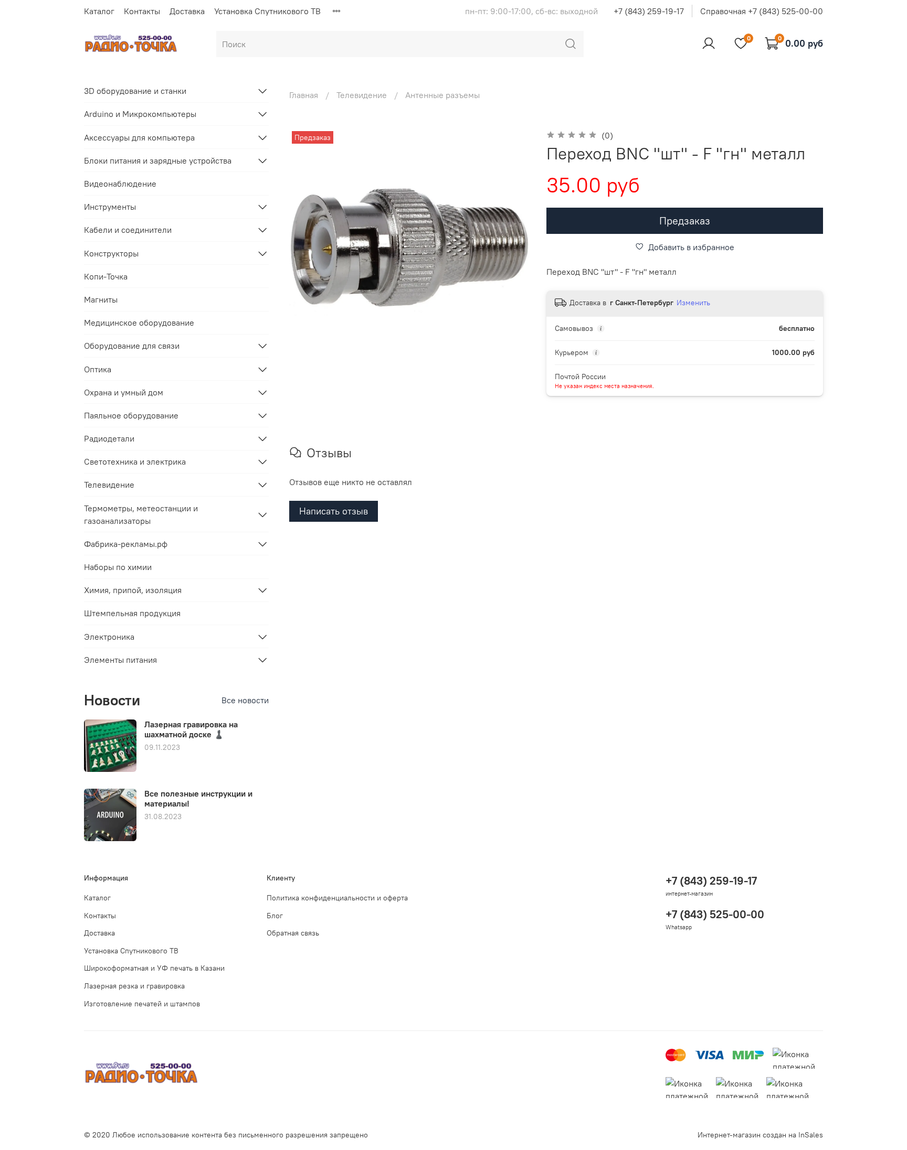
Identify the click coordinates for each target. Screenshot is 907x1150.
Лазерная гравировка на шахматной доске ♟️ (191, 729)
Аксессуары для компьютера (139, 137)
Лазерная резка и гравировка (134, 986)
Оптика (97, 369)
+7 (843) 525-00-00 (715, 914)
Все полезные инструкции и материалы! (198, 798)
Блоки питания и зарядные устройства (157, 160)
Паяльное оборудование (131, 415)
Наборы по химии (118, 567)
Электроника (109, 636)
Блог (275, 915)
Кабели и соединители (128, 229)
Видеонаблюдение (120, 183)
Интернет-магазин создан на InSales (760, 1135)
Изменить (693, 302)
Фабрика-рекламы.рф (125, 544)
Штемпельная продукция (132, 613)
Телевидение (361, 95)
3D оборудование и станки (135, 90)
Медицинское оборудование (139, 322)
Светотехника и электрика (135, 461)
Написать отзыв (333, 511)
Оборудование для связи (132, 345)
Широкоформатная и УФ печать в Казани (154, 968)
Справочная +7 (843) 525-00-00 (761, 11)
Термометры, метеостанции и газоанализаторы (141, 514)
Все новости (245, 700)
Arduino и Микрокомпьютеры (140, 114)
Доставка (187, 11)
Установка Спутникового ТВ (267, 11)
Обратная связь (293, 933)
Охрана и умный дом (123, 392)
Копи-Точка (106, 276)
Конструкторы (111, 253)
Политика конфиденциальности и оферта (337, 897)
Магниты (101, 299)
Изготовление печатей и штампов (142, 1003)
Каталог (99, 11)
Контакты (142, 11)
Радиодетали (109, 438)
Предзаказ (684, 220)
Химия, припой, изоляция (133, 590)
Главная (303, 95)
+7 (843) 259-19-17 (649, 11)
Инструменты (110, 206)
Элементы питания (120, 659)
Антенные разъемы (442, 95)
